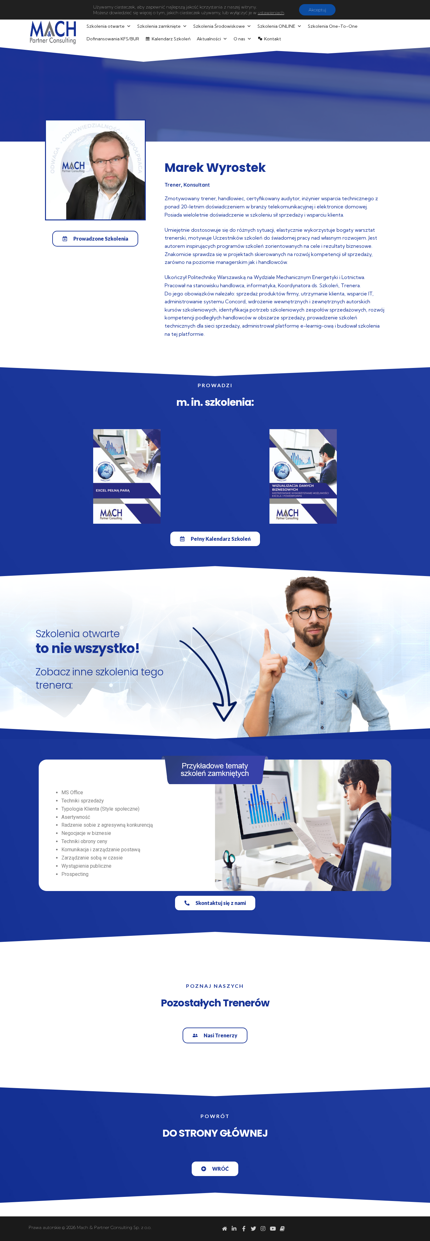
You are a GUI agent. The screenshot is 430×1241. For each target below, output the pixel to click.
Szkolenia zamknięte (159, 26)
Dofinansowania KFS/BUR (113, 39)
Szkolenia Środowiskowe (219, 26)
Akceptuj (317, 10)
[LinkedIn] (234, 1229)
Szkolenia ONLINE (276, 26)
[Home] (224, 1229)
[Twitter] (253, 1229)
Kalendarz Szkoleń (171, 39)
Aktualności (209, 39)
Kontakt (272, 39)
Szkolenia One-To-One (333, 26)
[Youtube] (273, 1229)
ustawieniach (271, 12)
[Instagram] (263, 1229)
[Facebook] (244, 1229)
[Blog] (282, 1229)
